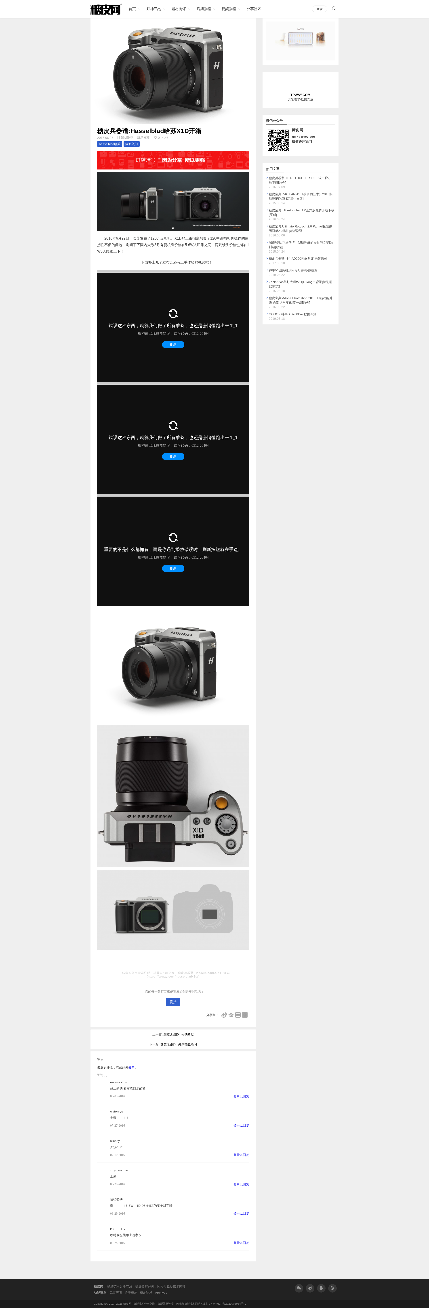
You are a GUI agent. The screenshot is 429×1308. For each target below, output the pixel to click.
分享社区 (254, 9)
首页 (132, 9)
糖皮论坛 (146, 1292)
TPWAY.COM (300, 95)
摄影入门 (131, 144)
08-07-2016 (117, 1096)
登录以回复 (241, 1096)
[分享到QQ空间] (231, 1015)
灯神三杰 (154, 9)
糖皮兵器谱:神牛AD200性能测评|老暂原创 (298, 258)
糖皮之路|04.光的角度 (179, 1034)
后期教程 (204, 9)
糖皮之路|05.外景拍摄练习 (178, 1044)
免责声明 (115, 1292)
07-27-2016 (117, 1125)
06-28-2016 (117, 1243)
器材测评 (179, 9)
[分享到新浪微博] (224, 1015)
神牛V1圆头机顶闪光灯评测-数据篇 (293, 270)
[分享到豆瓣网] (238, 1015)
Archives (161, 1292)
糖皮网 (170, 973)
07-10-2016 (117, 1155)
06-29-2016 (117, 1184)
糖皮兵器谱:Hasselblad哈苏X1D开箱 (149, 130)
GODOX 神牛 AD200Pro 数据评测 (292, 314)
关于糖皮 (131, 1292)
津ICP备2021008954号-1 (230, 1303)
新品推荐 (143, 137)
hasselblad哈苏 (109, 144)
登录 (319, 9)
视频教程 (229, 9)
